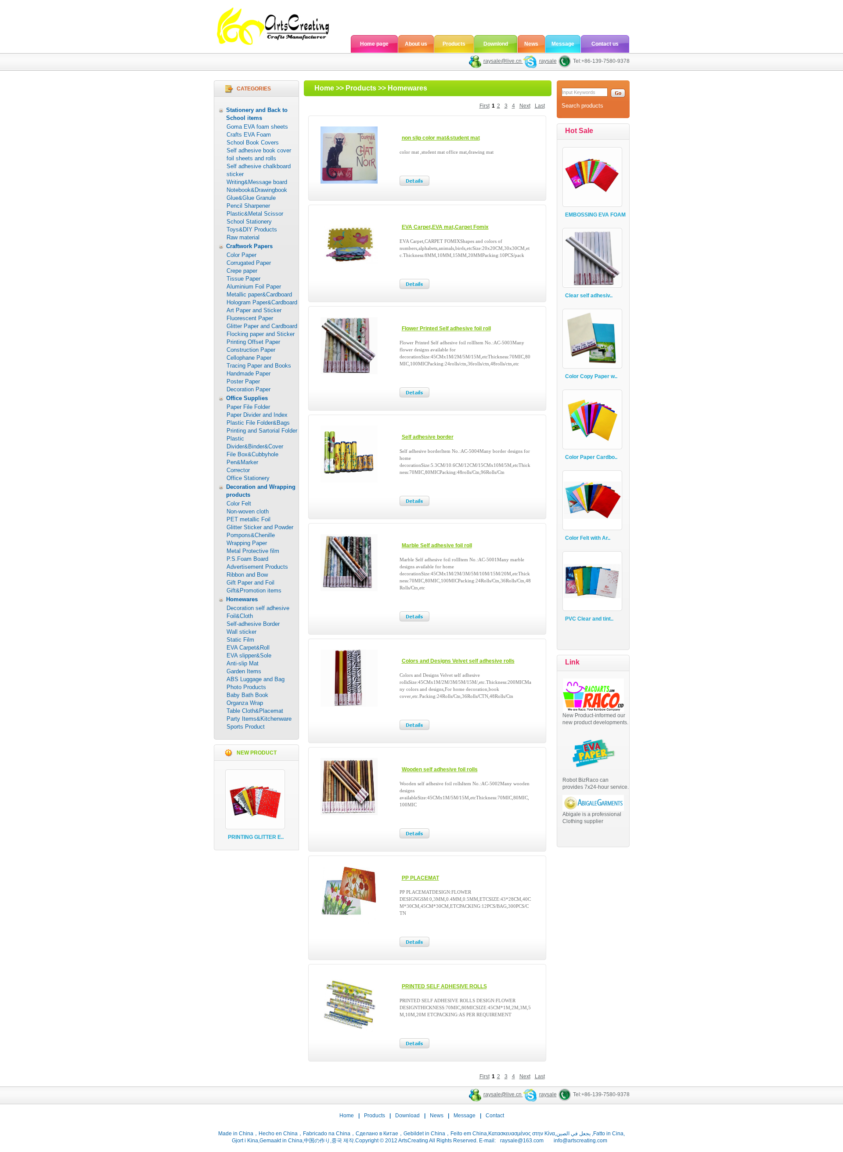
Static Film (240, 639)
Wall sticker (241, 631)
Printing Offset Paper (253, 342)
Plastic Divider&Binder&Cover (255, 442)
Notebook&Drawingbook (257, 190)
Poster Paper (243, 381)
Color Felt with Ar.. (587, 538)
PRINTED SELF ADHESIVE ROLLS (444, 986)
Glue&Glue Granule (251, 198)
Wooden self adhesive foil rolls (440, 769)
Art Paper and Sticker (254, 310)
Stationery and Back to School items (257, 114)
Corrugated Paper (249, 263)
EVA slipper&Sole (249, 655)
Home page (374, 44)
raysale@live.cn (503, 61)
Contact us (605, 44)
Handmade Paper (248, 373)
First (484, 106)
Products (454, 44)
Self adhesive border (428, 437)
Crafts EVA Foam (249, 134)
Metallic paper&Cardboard (259, 294)
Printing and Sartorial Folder (262, 430)
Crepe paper (242, 270)
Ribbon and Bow (247, 574)
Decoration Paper (248, 389)
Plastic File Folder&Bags (258, 422)
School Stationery (249, 221)
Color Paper (241, 255)
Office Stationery (248, 478)
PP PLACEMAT (420, 878)
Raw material (243, 237)
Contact (495, 1115)
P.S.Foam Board (247, 559)
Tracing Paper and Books (259, 365)
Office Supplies (247, 398)
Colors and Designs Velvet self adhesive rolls (458, 661)
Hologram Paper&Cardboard (262, 302)
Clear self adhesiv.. (588, 296)
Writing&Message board (257, 182)
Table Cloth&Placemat (255, 711)
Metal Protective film (253, 551)
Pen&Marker (242, 462)
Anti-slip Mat (243, 663)
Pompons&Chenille (251, 535)
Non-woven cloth (248, 511)
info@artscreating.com (580, 1141)
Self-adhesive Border (253, 624)
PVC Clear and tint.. (589, 619)
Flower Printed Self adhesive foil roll (446, 328)
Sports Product (246, 726)
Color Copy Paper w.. (591, 376)
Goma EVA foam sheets (257, 126)
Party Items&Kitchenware (259, 718)
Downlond (495, 44)
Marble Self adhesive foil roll (437, 545)
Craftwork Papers (249, 246)
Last (540, 106)
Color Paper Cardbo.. (591, 457)
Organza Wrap (245, 703)
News (531, 44)
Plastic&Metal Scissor (255, 213)
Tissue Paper (243, 278)
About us (416, 44)
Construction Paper (251, 350)
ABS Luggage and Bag (256, 679)
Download (407, 1115)
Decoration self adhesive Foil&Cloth (258, 612)
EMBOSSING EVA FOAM (595, 215)
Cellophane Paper (249, 357)
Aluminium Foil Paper (254, 286)
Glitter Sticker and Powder (260, 527)
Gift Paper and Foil (250, 582)
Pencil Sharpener (248, 205)
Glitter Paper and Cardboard (262, 326)
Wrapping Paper (247, 543)
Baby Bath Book (247, 695)
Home (324, 88)
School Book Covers (253, 142)
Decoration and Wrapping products (260, 491)
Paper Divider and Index (257, 415)
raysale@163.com (522, 1141)
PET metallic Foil (248, 519)
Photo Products (246, 687)
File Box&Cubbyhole (252, 454)
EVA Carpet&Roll (248, 647)
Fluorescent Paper (250, 318)
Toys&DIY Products (252, 229)
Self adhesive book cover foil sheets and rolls (259, 154)
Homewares (242, 599)
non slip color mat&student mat (441, 138)
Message (562, 44)
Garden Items (244, 671)
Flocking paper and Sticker (261, 334)
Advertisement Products (257, 566)
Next (524, 106)
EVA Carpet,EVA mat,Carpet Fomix (445, 227)
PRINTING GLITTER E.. (256, 837)
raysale (548, 61)
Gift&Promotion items (254, 590)
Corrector (238, 470)
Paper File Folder (248, 407)
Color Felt (239, 503)
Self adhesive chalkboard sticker (259, 170)
